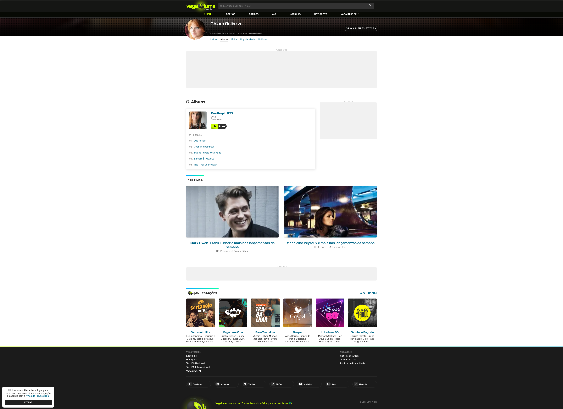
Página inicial (216, 34)
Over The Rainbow (204, 146)
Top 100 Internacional (198, 367)
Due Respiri (200, 140)
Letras (213, 39)
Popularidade (247, 39)
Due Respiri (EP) (222, 113)
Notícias (295, 14)
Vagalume (201, 5)
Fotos (234, 39)
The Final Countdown (205, 164)
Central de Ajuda (349, 355)
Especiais (191, 355)
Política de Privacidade (352, 363)
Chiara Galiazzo (226, 23)
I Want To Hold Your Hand (207, 152)
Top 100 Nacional (195, 363)
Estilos (253, 14)
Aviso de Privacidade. (37, 396)
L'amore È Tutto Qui (204, 158)
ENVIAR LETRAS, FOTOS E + (362, 28)
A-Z (274, 14)
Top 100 (230, 14)
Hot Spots (320, 14)
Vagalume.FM (349, 14)
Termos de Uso (348, 359)
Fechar (28, 402)
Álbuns (244, 34)
